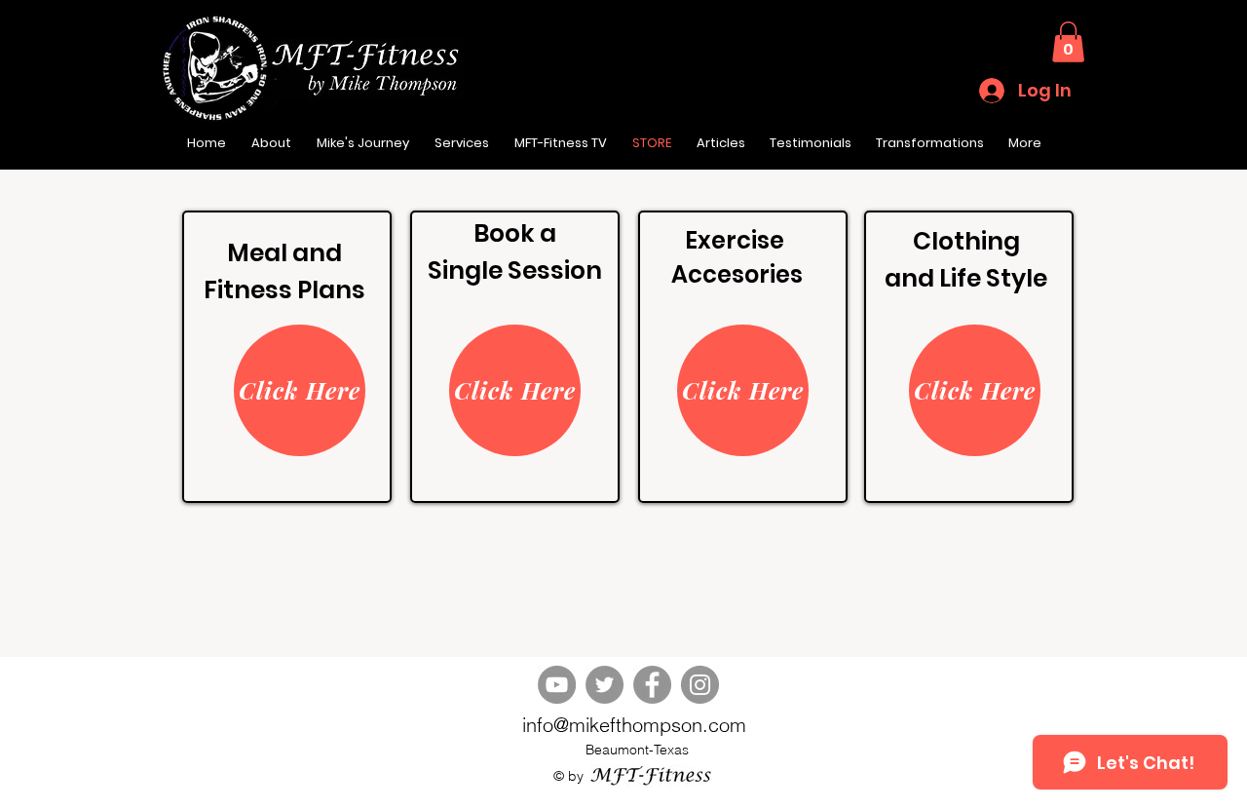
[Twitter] (605, 685)
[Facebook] (652, 685)
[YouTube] (557, 685)
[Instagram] (700, 685)
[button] (1068, 41)
